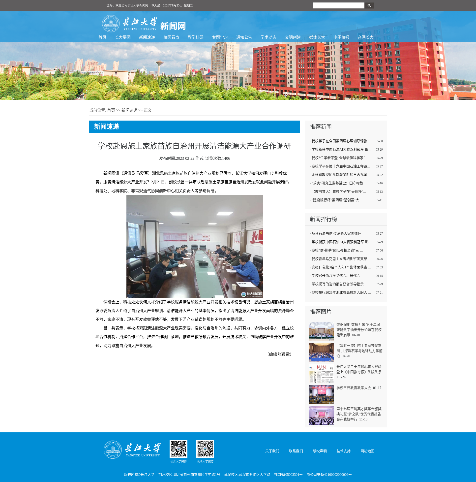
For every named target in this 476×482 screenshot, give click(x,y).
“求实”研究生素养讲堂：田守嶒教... (339, 183)
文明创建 (293, 37)
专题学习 (220, 37)
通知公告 (244, 37)
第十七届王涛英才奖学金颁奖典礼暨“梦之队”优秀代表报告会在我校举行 (359, 414)
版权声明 (320, 451)
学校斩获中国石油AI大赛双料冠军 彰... (341, 149)
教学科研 (196, 37)
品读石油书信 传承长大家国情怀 (336, 233)
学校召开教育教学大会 (353, 388)
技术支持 (344, 451)
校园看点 (171, 37)
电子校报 (341, 37)
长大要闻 (123, 37)
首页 (102, 37)
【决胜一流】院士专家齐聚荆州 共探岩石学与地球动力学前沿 (359, 351)
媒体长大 (317, 37)
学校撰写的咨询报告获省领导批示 (338, 284)
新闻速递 (147, 37)
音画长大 (366, 37)
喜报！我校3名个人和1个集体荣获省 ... (341, 267)
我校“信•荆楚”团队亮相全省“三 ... (337, 250)
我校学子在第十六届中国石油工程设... (341, 166)
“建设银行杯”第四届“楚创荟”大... (337, 200)
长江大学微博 (178, 461)
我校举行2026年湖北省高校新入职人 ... (341, 292)
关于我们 (272, 451)
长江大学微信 (205, 461)
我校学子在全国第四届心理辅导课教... (341, 141)
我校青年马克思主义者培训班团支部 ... (341, 259)
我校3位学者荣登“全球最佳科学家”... (340, 158)
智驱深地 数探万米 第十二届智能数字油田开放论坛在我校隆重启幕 (359, 330)
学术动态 (268, 37)
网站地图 (367, 451)
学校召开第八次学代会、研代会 (336, 276)
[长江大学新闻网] (143, 23)
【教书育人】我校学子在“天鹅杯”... (339, 191)
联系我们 (296, 451)
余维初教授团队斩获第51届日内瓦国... (341, 175)
